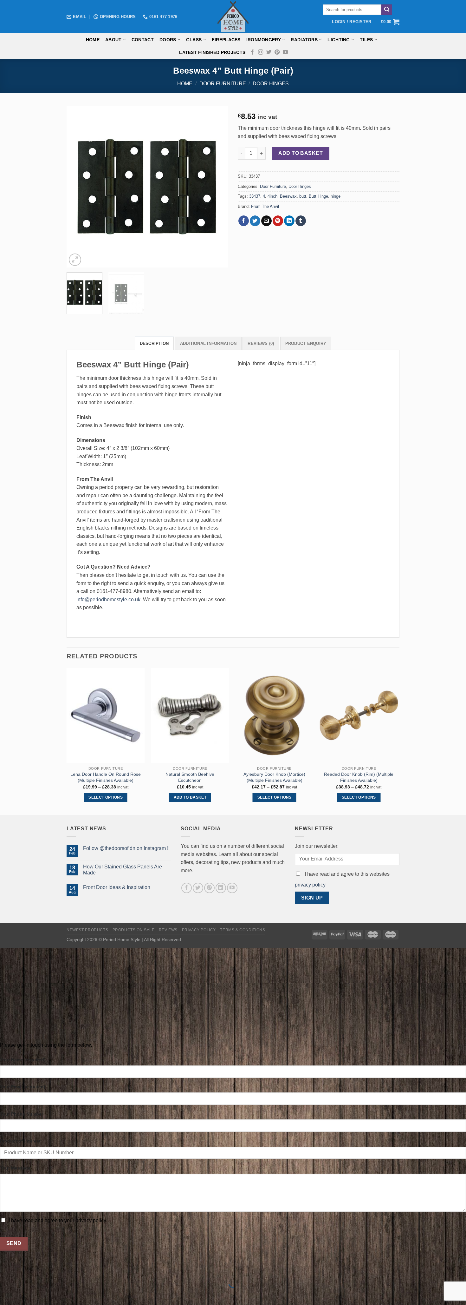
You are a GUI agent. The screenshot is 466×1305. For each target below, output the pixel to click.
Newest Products (87, 930)
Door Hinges (271, 83)
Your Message (15, 1167)
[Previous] (77, 186)
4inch (272, 196)
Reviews (168, 930)
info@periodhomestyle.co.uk (108, 599)
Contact (143, 39)
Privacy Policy (199, 930)
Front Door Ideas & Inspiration (116, 887)
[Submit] (386, 9)
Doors (167, 39)
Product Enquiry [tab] (306, 343)
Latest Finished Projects (212, 52)
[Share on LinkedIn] (289, 220)
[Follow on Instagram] (260, 52)
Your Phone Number (21, 1114)
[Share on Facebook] (243, 220)
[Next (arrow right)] (25, 1294)
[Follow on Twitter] (268, 52)
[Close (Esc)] (6, 1267)
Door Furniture (222, 83)
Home (93, 39)
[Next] (217, 186)
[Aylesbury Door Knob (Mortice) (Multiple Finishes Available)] (274, 715)
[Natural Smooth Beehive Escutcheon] (190, 715)
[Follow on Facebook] (252, 52)
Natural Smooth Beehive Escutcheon (189, 777)
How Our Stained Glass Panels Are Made (122, 869)
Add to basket (300, 153)
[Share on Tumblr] (300, 220)
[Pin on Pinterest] (278, 220)
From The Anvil (265, 206)
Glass (194, 39)
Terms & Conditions (242, 930)
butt (302, 196)
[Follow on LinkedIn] (221, 888)
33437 (254, 196)
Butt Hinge (318, 196)
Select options (105, 797)
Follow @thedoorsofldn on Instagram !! (126, 848)
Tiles (366, 39)
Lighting (338, 39)
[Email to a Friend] (266, 220)
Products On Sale (134, 930)
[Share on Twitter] (255, 220)
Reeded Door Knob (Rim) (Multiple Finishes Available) (358, 777)
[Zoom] (75, 260)
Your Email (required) (22, 1086)
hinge (335, 196)
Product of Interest (20, 1141)
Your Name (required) (23, 1059)
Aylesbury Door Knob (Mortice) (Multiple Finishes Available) (274, 777)
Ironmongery (263, 39)
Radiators (304, 39)
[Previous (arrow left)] (6, 1294)
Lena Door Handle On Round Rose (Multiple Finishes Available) (105, 777)
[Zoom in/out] (25, 1267)
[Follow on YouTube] (285, 52)
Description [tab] (154, 343)
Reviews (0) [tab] (261, 343)
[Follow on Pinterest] (277, 52)
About (113, 39)
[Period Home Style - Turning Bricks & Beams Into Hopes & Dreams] (233, 16)
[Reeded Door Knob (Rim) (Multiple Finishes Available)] (359, 715)
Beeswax (288, 196)
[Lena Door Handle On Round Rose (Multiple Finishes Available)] (106, 715)
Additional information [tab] (208, 343)
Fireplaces (226, 39)
